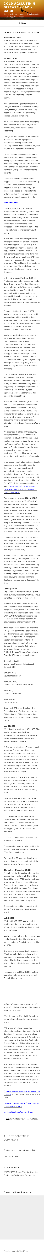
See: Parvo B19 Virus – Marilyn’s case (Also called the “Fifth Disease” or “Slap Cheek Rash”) (20, 489)
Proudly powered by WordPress (16, 1251)
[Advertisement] (22, 1217)
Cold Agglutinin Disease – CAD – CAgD (19, 7)
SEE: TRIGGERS (11, 203)
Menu (23, 23)
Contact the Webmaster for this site (19, 1175)
